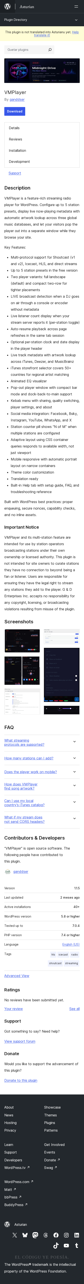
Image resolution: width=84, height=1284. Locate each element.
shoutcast (55, 963)
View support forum (19, 1041)
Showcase (52, 1107)
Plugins (49, 1123)
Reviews (15, 139)
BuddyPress (16, 1205)
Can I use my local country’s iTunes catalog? (24, 803)
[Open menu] (77, 6)
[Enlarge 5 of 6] (74, 653)
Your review (13, 1009)
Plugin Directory (15, 19)
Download (14, 111)
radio (74, 954)
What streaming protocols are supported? (24, 742)
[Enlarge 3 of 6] (34, 694)
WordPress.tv (17, 1167)
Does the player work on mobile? (30, 772)
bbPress (13, 1197)
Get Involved (54, 1144)
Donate (52, 1160)
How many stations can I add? (28, 758)
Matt (10, 1189)
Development (19, 161)
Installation (17, 150)
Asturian (20, 1224)
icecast (63, 954)
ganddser (17, 99)
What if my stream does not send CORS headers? (24, 819)
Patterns (51, 1130)
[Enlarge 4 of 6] (74, 635)
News (8, 1115)
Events (49, 1152)
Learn (8, 1144)
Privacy (10, 1130)
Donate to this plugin (20, 1080)
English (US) (71, 944)
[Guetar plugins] (50, 49)
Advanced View (16, 976)
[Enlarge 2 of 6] (34, 662)
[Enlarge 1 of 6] (34, 635)
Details (14, 128)
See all (74, 1009)
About (9, 1107)
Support (15, 173)
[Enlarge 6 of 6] (74, 711)
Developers (13, 1160)
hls (53, 954)
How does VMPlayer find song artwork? (20, 786)
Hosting (10, 1123)
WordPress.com (19, 1182)
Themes (50, 1115)
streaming (71, 963)
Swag (50, 1167)
